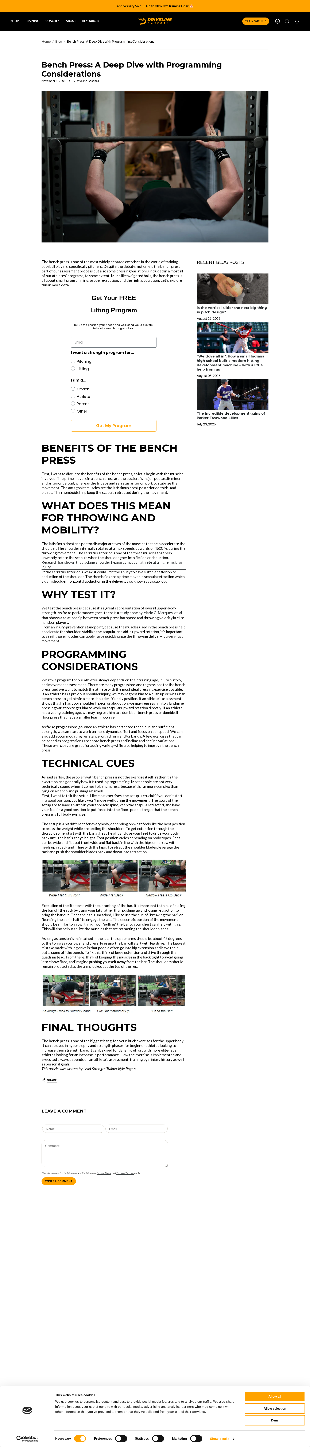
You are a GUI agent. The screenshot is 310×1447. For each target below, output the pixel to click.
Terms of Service (125, 1173)
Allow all (274, 1396)
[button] (14, 21)
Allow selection (275, 1408)
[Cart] (297, 21)
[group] (155, 6)
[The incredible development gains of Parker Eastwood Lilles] (232, 394)
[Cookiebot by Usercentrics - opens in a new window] (27, 1439)
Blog (58, 41)
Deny (275, 1420)
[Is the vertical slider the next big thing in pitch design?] (232, 288)
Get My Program (113, 426)
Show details (219, 1438)
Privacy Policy (104, 1173)
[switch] (121, 1438)
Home (46, 41)
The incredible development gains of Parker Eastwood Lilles (231, 415)
